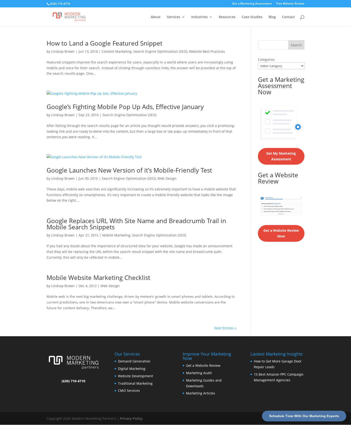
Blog (272, 17)
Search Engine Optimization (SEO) (160, 51)
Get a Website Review (203, 365)
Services (173, 17)
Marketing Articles (200, 393)
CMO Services (129, 390)
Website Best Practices (207, 51)
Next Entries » (225, 328)
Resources (227, 17)
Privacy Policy (131, 418)
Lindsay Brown (63, 51)
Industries (199, 17)
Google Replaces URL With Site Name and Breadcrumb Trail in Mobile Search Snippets (136, 223)
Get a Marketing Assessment (252, 3)
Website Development (135, 376)
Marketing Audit (199, 373)
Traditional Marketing (135, 383)
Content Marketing (117, 51)
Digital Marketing (131, 368)
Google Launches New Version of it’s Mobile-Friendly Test (129, 170)
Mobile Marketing (116, 235)
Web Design (166, 178)
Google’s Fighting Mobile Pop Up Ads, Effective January (125, 106)
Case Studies (252, 17)
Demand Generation (134, 361)
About (156, 17)
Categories (266, 59)
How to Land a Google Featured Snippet (104, 43)
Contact (288, 17)
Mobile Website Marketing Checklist (98, 277)
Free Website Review (290, 3)
